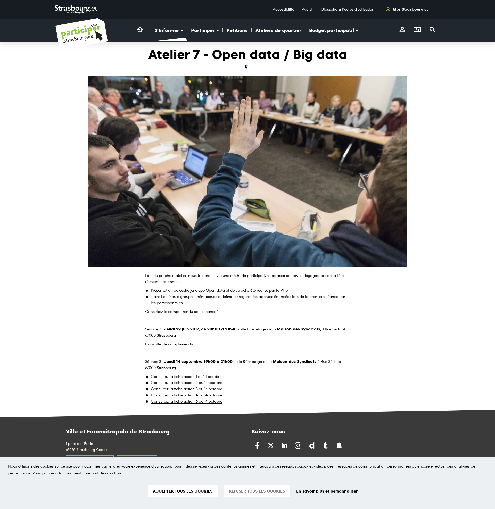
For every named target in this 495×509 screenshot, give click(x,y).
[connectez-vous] (402, 30)
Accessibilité (283, 9)
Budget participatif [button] (332, 30)
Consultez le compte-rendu (169, 344)
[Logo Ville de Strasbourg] (76, 9)
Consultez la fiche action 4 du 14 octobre (186, 395)
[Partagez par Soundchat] (350, 445)
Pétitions (237, 30)
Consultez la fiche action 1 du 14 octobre (186, 376)
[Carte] (417, 30)
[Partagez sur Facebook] (257, 445)
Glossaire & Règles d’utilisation (347, 9)
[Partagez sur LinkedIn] (285, 445)
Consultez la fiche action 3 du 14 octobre (186, 388)
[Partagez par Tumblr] (326, 445)
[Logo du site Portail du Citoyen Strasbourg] (81, 34)
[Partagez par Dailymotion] (312, 445)
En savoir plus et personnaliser (327, 491)
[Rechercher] (432, 30)
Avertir (307, 9)
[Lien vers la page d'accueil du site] (140, 30)
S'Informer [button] (167, 30)
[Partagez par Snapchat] (339, 445)
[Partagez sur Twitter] (271, 445)
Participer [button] (203, 30)
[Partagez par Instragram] (298, 445)
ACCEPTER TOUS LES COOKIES (182, 491)
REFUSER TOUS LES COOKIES (257, 491)
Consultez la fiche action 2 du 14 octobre (186, 382)
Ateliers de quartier (278, 30)
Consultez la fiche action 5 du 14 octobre (186, 401)
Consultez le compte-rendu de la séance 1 (182, 311)
